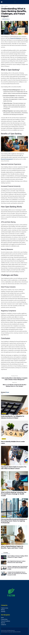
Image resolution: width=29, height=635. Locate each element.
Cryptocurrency (4, 608)
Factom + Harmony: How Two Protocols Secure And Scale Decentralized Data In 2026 (17, 568)
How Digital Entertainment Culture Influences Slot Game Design (16, 562)
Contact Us (3, 624)
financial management (7, 159)
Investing (3, 611)
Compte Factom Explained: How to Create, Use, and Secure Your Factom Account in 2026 (17, 573)
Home (2, 6)
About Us (3, 622)
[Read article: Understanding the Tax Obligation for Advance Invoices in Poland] (14, 405)
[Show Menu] (1, 2)
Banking (6, 6)
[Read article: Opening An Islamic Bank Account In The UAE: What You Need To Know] (14, 455)
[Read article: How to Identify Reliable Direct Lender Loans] (14, 430)
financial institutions (15, 38)
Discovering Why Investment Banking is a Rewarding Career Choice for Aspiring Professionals (14, 520)
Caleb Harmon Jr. (6, 19)
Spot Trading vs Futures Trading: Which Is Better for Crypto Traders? (17, 556)
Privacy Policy (4, 619)
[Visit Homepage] (15, 2)
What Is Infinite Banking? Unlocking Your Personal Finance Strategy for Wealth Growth (13, 493)
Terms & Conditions (5, 621)
